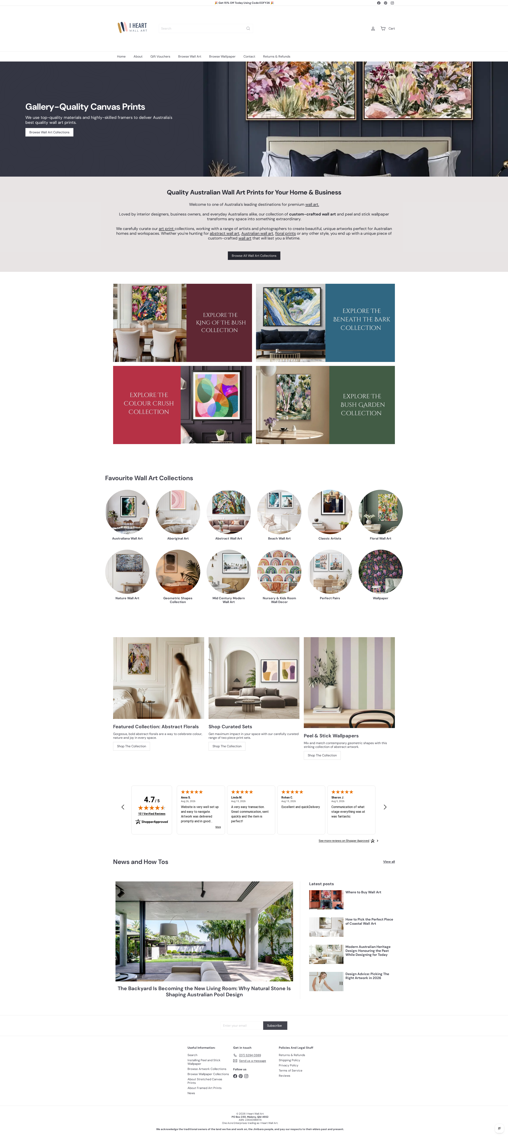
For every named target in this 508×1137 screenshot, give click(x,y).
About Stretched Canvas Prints (205, 1081)
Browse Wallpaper (222, 56)
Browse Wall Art (189, 56)
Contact (249, 56)
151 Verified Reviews (151, 813)
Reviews (284, 1076)
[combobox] (206, 28)
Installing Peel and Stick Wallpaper (204, 1062)
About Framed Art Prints (205, 1088)
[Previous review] (122, 807)
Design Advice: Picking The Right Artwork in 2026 (367, 976)
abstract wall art (225, 233)
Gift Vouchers (160, 56)
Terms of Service (290, 1071)
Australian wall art (257, 233)
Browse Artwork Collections (207, 1069)
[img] (152, 807)
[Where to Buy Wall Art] (326, 899)
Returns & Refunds (276, 56)
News (191, 1093)
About (138, 56)
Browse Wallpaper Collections (208, 1074)
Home (121, 56)
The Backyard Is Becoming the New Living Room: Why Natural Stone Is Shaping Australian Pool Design (204, 991)
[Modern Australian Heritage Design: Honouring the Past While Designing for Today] (326, 954)
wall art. (312, 204)
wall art (245, 238)
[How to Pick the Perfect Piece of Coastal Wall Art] (326, 927)
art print (167, 228)
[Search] (248, 28)
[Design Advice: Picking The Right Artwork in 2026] (326, 981)
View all (389, 862)
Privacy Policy (288, 1065)
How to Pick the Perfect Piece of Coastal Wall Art (369, 921)
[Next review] (385, 807)
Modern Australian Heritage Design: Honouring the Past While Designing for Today (368, 951)
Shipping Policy (289, 1060)
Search (192, 1055)
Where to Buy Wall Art (363, 892)
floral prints (285, 233)
